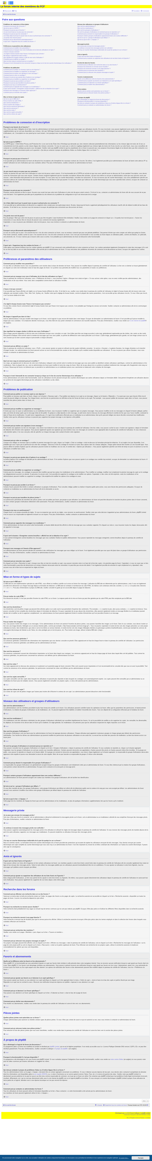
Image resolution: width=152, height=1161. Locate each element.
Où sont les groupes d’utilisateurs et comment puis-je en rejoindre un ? (98, 32)
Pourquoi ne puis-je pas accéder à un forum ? (17, 81)
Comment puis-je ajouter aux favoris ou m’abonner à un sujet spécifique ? (99, 81)
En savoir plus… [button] (124, 1158)
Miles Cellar (146, 1114)
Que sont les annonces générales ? (14, 106)
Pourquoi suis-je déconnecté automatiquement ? (18, 39)
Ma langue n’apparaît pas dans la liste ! (15, 55)
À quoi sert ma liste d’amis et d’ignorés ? (89, 56)
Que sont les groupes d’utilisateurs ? (88, 30)
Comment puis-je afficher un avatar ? (14, 59)
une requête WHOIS (40, 1074)
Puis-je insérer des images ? (12, 104)
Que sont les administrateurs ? (86, 26)
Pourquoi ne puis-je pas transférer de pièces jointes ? (19, 83)
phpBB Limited (54, 1046)
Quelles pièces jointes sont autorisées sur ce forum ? (93, 91)
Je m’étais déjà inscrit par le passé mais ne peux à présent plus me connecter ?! (27, 36)
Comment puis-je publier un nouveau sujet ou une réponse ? (21, 69)
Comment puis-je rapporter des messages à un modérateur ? (21, 87)
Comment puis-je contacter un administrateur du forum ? (94, 105)
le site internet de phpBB (137, 321)
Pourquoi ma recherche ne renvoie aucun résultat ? (92, 66)
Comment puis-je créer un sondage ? (14, 75)
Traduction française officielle (132, 1114)
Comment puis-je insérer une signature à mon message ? (20, 73)
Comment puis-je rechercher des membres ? (90, 70)
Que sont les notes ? (9, 110)
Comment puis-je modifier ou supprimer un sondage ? (19, 79)
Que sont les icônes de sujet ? (12, 114)
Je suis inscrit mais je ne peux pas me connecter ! (18, 32)
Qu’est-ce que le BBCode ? (11, 99)
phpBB (127, 1113)
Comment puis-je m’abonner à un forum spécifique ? (93, 82)
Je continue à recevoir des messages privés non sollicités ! (95, 48)
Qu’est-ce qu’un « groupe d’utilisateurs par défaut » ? (93, 37)
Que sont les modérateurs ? (85, 28)
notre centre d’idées (117, 1059)
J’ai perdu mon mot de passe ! (12, 37)
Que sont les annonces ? (10, 108)
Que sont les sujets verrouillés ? (13, 112)
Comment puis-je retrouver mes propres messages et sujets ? (96, 72)
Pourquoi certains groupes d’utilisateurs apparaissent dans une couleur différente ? (102, 36)
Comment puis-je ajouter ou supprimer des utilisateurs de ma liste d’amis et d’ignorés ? (103, 58)
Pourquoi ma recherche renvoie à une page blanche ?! (93, 68)
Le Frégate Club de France (136, 1118)
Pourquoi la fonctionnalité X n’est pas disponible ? (92, 101)
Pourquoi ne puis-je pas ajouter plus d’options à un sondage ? (22, 77)
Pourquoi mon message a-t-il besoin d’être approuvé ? (19, 90)
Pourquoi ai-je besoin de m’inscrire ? (14, 26)
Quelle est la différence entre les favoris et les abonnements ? (96, 79)
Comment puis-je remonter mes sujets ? (15, 92)
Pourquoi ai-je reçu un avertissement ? (15, 85)
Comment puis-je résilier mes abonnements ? (91, 84)
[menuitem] (14, 11)
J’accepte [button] (140, 1158)
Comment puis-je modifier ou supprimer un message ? (19, 71)
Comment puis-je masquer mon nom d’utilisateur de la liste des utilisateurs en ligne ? (29, 50)
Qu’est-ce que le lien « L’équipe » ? (88, 39)
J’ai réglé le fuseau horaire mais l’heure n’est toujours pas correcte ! (23, 54)
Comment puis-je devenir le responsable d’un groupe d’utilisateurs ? (98, 34)
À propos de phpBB (61, 1049)
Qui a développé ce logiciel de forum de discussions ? (93, 99)
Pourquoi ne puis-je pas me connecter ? (15, 34)
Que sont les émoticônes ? (11, 103)
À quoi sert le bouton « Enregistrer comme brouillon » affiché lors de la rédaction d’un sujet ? (31, 88)
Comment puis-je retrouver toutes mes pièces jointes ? (93, 93)
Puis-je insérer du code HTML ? (13, 101)
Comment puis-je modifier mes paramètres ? (16, 48)
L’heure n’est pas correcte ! (11, 52)
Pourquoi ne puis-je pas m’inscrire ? (14, 30)
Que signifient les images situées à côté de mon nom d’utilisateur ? (23, 57)
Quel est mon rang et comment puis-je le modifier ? (18, 61)
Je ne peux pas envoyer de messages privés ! (91, 46)
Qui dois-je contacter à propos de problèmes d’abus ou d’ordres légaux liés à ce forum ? (104, 103)
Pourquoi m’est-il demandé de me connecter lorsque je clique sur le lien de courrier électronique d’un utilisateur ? (37, 63)
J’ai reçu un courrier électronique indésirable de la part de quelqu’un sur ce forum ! (102, 50)
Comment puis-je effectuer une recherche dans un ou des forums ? (97, 65)
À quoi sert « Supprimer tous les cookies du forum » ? (19, 41)
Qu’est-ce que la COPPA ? (11, 28)
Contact (148, 1118)
